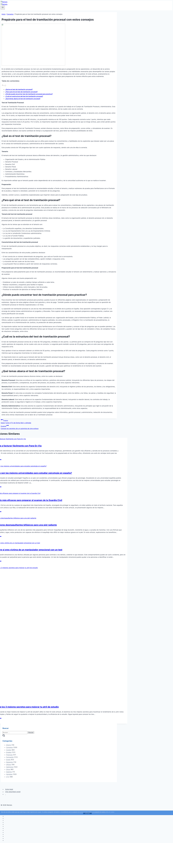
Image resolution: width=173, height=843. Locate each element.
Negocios (9, 762)
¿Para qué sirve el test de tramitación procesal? (21, 92)
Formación (10, 757)
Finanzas (9, 755)
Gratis (8, 760)
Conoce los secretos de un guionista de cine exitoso (19, 427)
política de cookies (109, 812)
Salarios (9, 772)
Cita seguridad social (12, 792)
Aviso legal (9, 789)
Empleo (8, 752)
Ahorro (8, 745)
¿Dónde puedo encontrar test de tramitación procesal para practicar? (29, 94)
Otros (8, 769)
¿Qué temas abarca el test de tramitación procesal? (22, 99)
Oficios (8, 764)
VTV (7, 777)
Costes (8, 750)
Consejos (9, 747)
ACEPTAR (87, 813)
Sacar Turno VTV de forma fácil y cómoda (16, 422)
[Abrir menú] (3, 8)
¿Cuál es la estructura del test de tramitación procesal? (24, 96)
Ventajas (9, 774)
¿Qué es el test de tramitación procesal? (19, 89)
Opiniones (9, 767)
